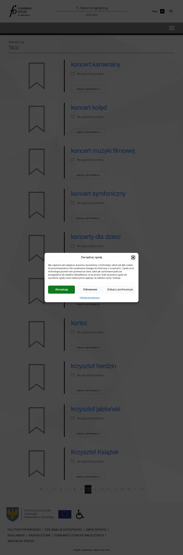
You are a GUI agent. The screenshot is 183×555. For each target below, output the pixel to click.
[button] (133, 257)
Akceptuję (61, 289)
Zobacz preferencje (120, 289)
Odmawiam (90, 289)
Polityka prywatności (90, 297)
